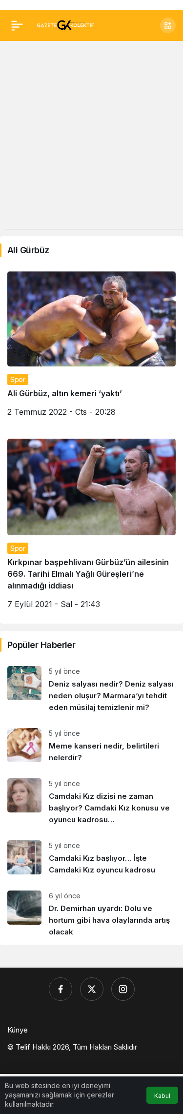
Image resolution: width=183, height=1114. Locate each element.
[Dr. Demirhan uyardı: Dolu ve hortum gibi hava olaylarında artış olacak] (91, 914)
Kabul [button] (162, 1095)
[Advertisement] (91, 137)
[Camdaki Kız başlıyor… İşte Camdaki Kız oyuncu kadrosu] (91, 858)
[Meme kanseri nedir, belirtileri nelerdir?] (91, 746)
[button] (168, 25)
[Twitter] (91, 989)
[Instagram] (123, 989)
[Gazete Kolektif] (65, 24)
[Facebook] (60, 989)
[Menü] (17, 25)
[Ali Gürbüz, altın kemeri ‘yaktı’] (91, 347)
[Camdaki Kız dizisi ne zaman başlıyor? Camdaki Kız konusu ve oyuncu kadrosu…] (91, 802)
